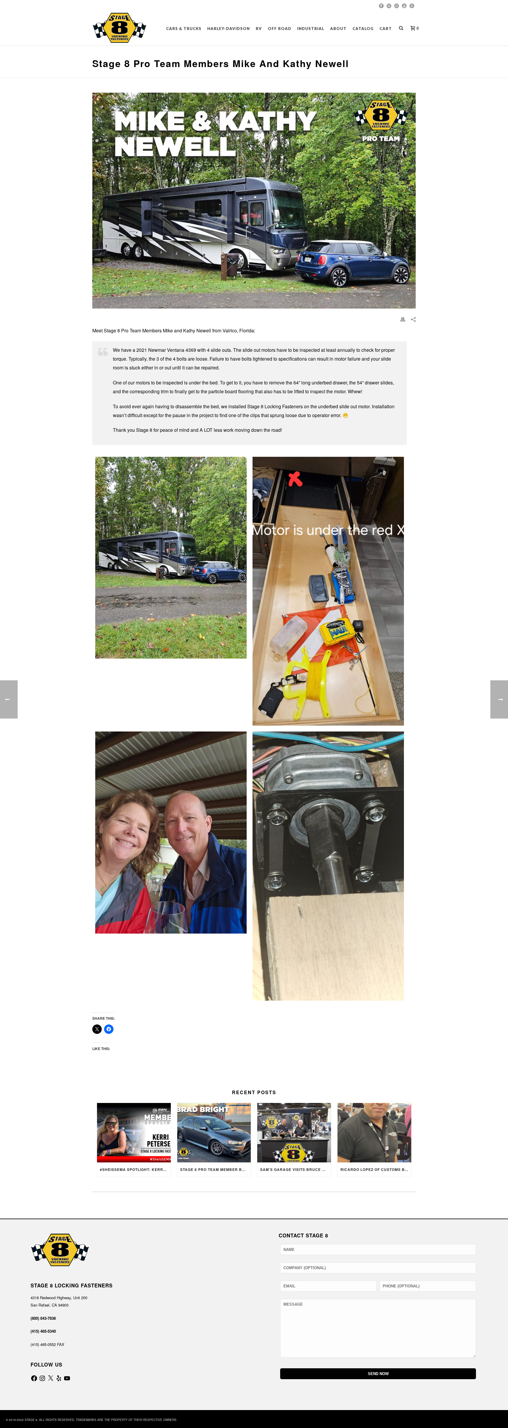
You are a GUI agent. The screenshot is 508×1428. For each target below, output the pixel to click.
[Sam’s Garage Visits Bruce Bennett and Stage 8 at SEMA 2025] (294, 1132)
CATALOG (363, 28)
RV (259, 28)
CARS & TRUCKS (183, 28)
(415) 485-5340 (43, 1331)
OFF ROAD (279, 28)
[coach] (171, 558)
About (338, 28)
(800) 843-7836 (43, 1318)
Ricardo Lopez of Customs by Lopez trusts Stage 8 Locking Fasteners (375, 1169)
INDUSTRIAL (310, 28)
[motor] (328, 591)
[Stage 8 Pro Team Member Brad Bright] (214, 1132)
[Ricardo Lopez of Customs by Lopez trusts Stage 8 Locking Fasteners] (374, 1132)
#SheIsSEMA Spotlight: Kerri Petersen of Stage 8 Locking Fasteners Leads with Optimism (135, 1169)
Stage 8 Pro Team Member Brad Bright (215, 1169)
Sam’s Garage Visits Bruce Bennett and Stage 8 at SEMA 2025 (295, 1169)
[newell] (171, 833)
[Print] (402, 318)
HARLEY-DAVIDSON (228, 28)
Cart (386, 28)
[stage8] (328, 866)
